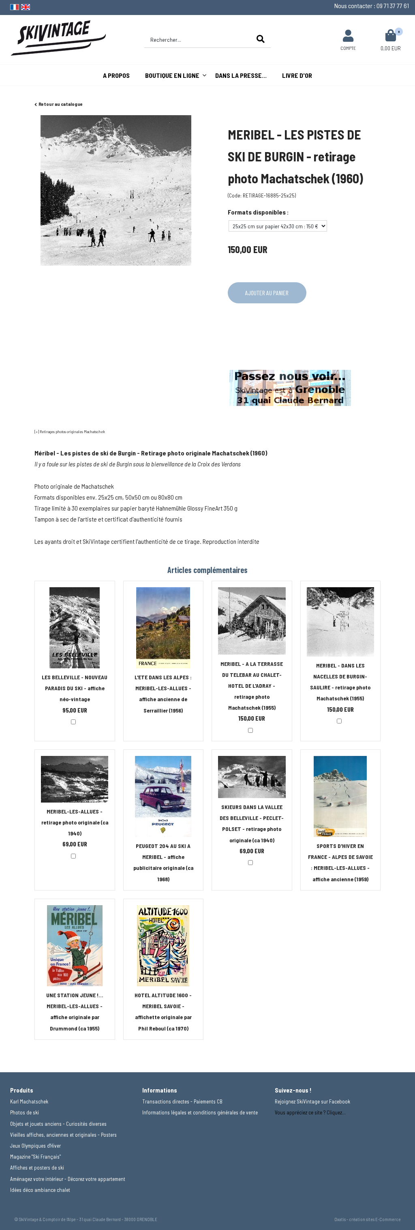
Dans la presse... (241, 75)
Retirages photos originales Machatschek (72, 431)
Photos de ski (24, 1112)
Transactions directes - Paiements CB (182, 1101)
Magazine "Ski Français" (35, 1156)
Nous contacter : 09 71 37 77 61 (371, 5)
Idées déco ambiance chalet (40, 1190)
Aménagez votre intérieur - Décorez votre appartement (67, 1179)
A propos (116, 75)
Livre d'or (297, 75)
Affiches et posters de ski (37, 1167)
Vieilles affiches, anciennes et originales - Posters (63, 1134)
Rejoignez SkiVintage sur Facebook (312, 1101)
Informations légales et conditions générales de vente (200, 1112)
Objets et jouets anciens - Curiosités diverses (58, 1124)
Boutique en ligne (172, 75)
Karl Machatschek (29, 1101)
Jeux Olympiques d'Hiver (35, 1145)
